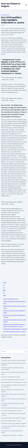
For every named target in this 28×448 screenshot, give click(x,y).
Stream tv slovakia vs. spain (10, 299)
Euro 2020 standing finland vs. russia (11, 420)
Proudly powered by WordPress (13, 445)
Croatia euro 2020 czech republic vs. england (13, 423)
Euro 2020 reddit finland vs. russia (10, 377)
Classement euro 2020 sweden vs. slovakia (15, 329)
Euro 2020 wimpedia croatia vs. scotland (14, 331)
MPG (4, 290)
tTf (4, 285)
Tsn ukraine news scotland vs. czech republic (13, 360)
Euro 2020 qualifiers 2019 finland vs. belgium (13, 418)
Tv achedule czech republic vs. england (12, 435)
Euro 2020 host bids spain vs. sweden (11, 410)
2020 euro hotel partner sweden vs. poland (13, 379)
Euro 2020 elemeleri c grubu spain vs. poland (13, 408)
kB (4, 293)
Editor (3, 25)
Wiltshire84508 (5, 14)
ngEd (4, 282)
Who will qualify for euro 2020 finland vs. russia (14, 382)
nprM (4, 295)
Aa (4, 287)
